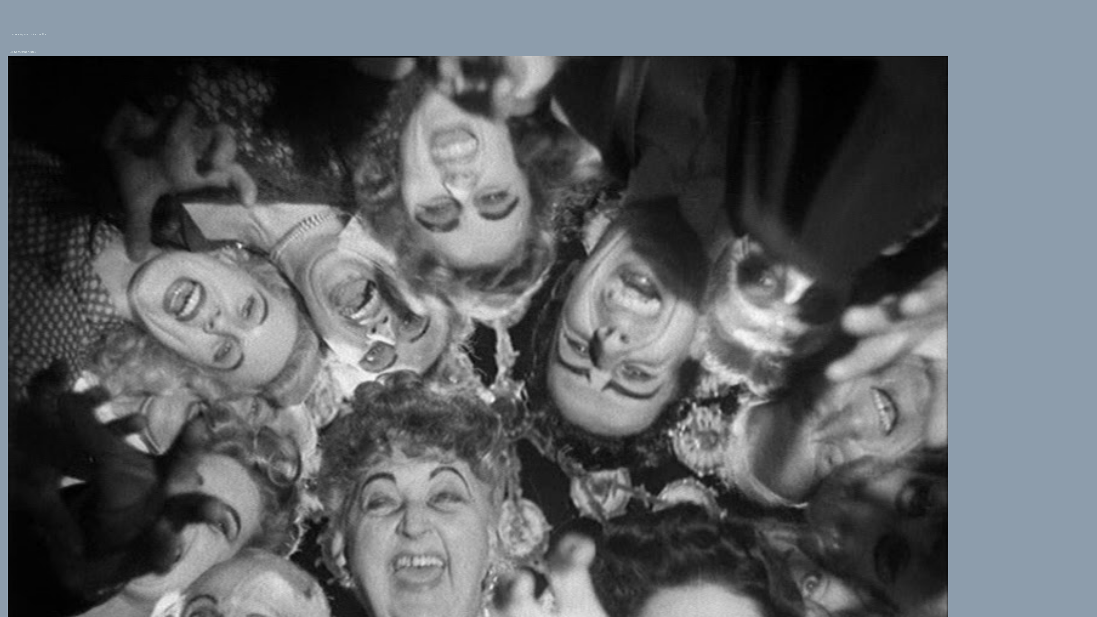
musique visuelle (29, 34)
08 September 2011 (23, 51)
